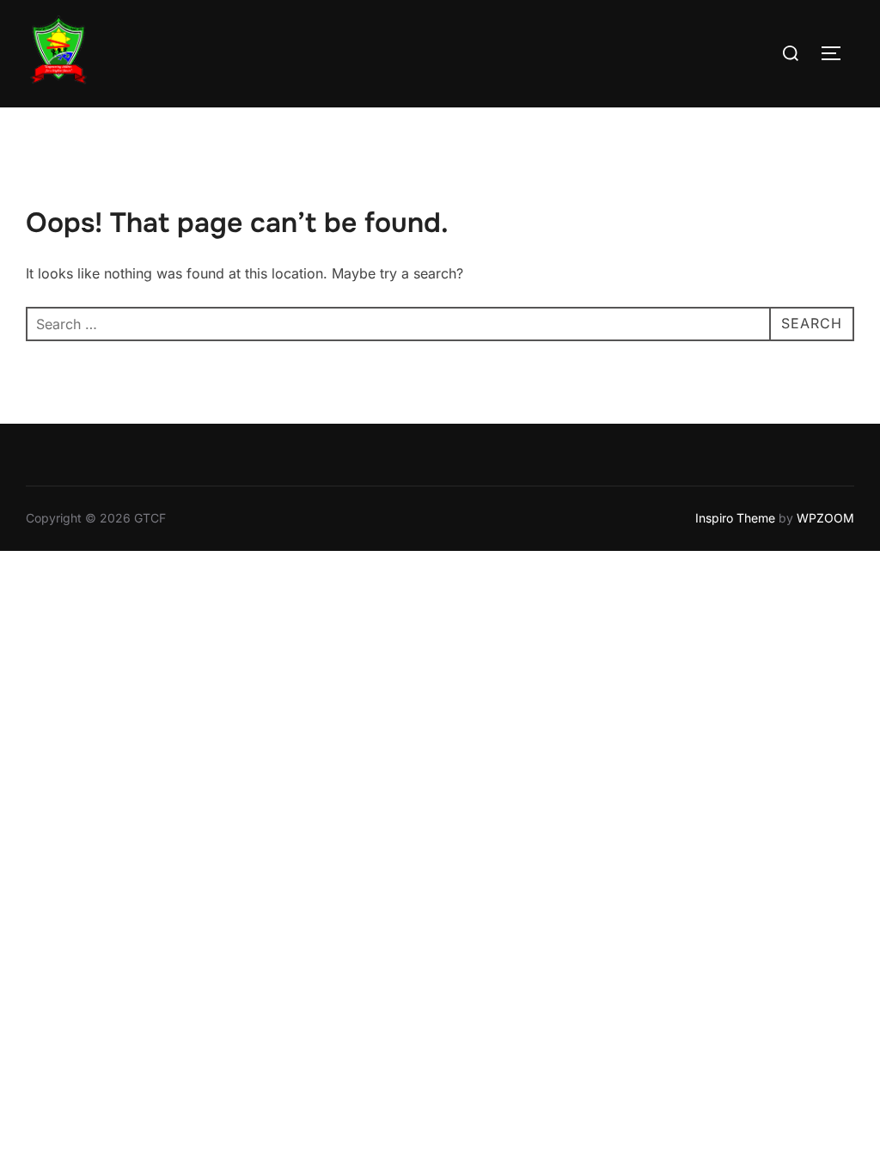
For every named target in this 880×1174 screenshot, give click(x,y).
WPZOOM (825, 518)
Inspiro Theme (735, 518)
